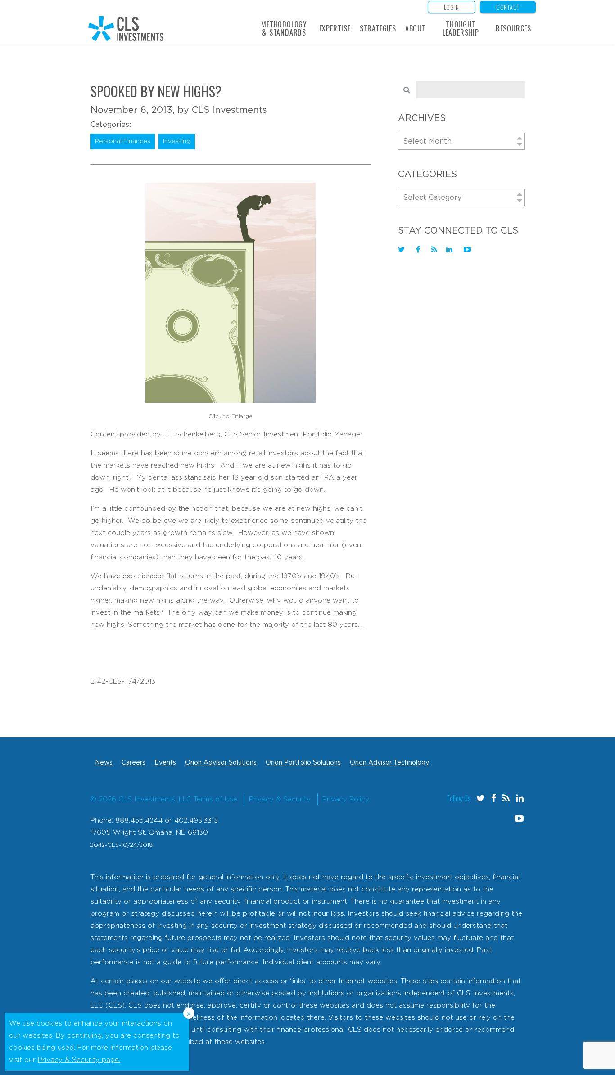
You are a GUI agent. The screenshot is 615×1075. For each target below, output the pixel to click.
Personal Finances (122, 141)
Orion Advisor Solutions (221, 763)
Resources (513, 28)
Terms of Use (215, 799)
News (104, 763)
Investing (176, 141)
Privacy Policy (345, 799)
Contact (508, 7)
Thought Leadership (461, 28)
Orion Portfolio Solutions (303, 763)
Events (165, 763)
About (415, 28)
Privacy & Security (280, 799)
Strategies (378, 28)
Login (452, 7)
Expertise (335, 28)
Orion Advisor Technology (389, 763)
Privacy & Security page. (79, 1060)
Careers (133, 763)
